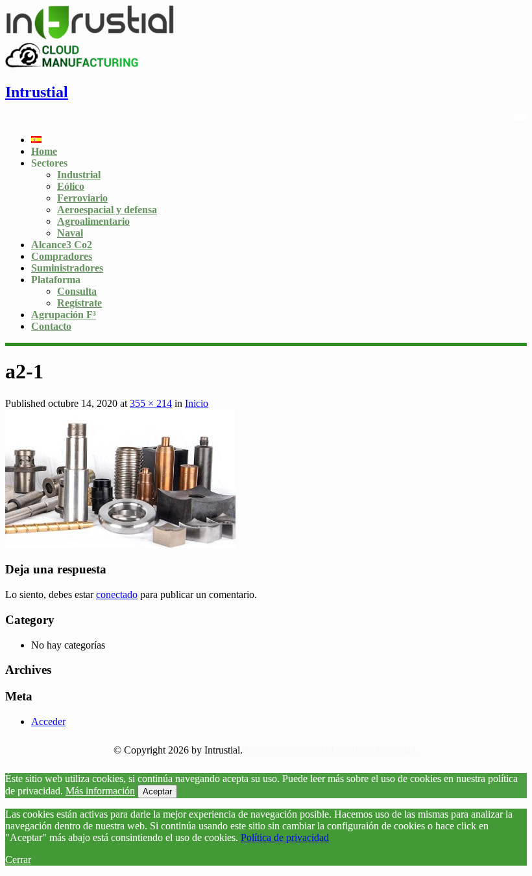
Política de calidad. (379, 749)
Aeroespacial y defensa (107, 209)
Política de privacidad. (290, 749)
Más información (100, 790)
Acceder (48, 721)
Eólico (70, 186)
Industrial (79, 174)
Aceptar (157, 791)
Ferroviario (82, 197)
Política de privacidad (285, 837)
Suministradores (67, 267)
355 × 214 (151, 403)
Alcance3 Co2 (61, 244)
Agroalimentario (93, 221)
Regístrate (79, 302)
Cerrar (18, 859)
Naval (70, 232)
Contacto (51, 326)
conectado (117, 594)
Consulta (77, 291)
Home (44, 151)
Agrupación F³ (63, 314)
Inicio (196, 403)
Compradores (61, 256)
